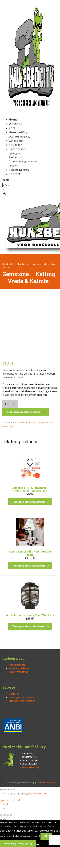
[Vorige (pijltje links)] (1, 819)
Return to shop (38, 793)
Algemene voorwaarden (22, 700)
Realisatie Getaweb (46, 782)
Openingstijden (17, 664)
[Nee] (37, 844)
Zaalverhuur (16, 157)
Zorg (12, 128)
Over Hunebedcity (19, 136)
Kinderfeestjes (17, 149)
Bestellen (14, 693)
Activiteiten (15, 145)
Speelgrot (15, 153)
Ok (46, 836)
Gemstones (47, 422)
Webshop (15, 124)
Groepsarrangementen (23, 161)
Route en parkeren (19, 668)
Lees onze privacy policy (18, 843)
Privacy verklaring (18, 671)
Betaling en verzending (21, 697)
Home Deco (8, 426)
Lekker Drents (19, 170)
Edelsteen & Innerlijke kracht (26, 422)
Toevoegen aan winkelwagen (23, 411)
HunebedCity (18, 132)
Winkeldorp (16, 140)
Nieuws (13, 165)
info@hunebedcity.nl (31, 767)
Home (13, 119)
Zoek (5, 180)
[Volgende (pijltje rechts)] (4, 819)
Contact (14, 174)
